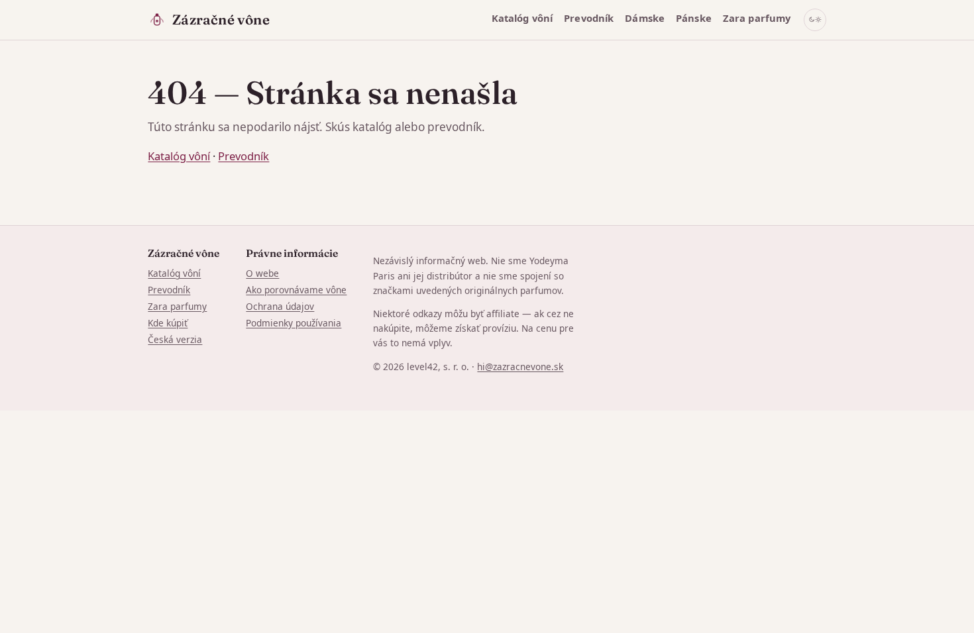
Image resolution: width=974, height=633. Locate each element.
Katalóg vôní (522, 17)
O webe (262, 273)
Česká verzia (175, 339)
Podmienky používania (293, 322)
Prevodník (589, 17)
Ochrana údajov (280, 306)
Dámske (645, 17)
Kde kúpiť (168, 322)
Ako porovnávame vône (296, 289)
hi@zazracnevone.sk (520, 366)
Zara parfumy (757, 17)
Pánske (694, 17)
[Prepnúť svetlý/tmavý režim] (815, 20)
